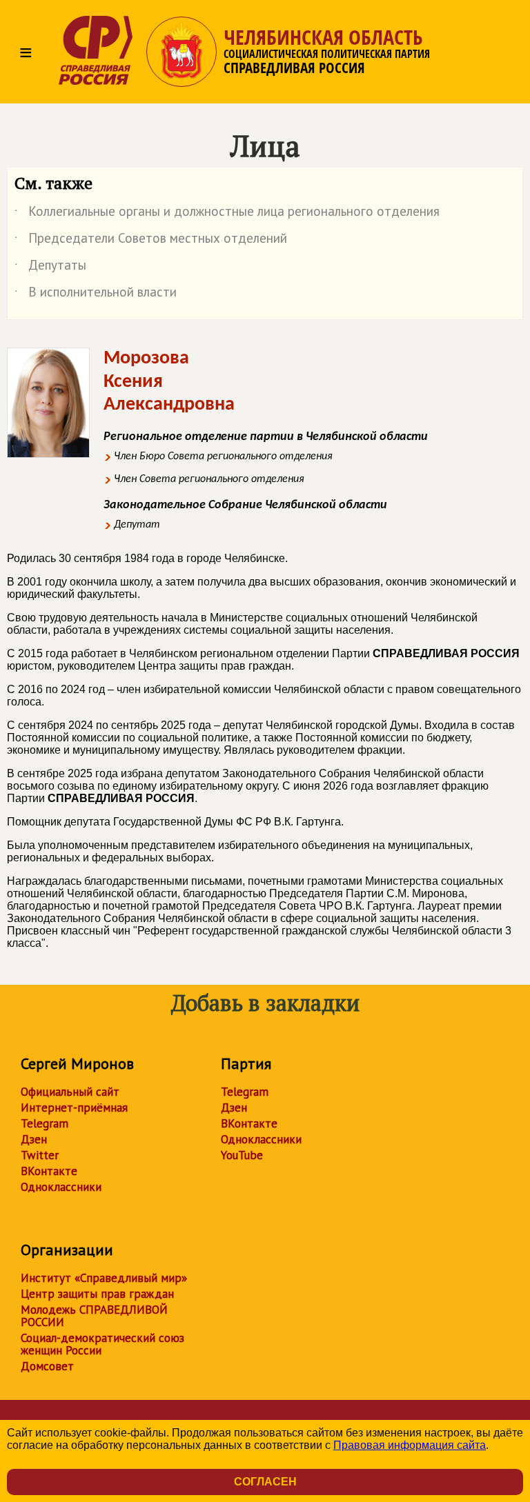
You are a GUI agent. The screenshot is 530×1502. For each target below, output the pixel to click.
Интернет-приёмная (74, 1107)
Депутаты (50, 268)
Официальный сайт (70, 1091)
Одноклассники (61, 1187)
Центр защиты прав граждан (97, 1294)
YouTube (242, 1155)
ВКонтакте (49, 1171)
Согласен (265, 1482)
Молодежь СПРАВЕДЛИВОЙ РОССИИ (94, 1315)
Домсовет (47, 1366)
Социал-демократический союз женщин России (102, 1344)
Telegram (44, 1123)
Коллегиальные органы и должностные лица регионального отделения (227, 214)
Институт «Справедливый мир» (104, 1278)
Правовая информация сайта (409, 1445)
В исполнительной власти (95, 294)
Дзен (34, 1139)
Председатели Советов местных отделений (150, 241)
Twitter (40, 1155)
